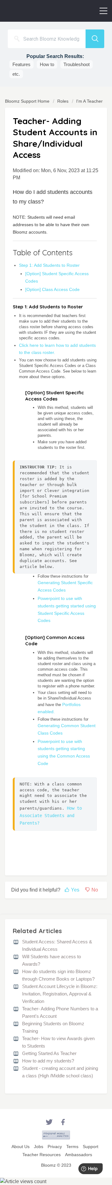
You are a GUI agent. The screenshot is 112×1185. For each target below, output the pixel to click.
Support (90, 1146)
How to (47, 64)
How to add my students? (48, 1060)
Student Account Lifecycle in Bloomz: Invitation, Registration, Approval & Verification (59, 994)
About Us (21, 1146)
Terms (72, 1146)
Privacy (55, 1146)
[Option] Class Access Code (52, 289)
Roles (62, 101)
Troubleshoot (76, 64)
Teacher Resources (41, 1154)
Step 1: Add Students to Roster (49, 265)
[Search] (95, 38)
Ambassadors (78, 1154)
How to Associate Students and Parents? (52, 815)
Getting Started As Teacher (49, 1053)
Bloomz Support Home (28, 101)
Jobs (38, 1146)
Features (21, 64)
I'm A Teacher (89, 101)
